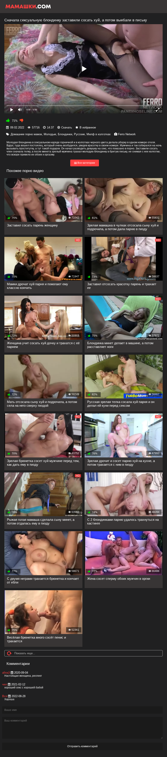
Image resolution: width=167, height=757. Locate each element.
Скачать (66, 127)
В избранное (88, 127)
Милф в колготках (99, 134)
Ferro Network (127, 134)
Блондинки (65, 134)
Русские (79, 134)
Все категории (86, 163)
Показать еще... (24, 653)
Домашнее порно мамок (26, 134)
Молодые (50, 134)
